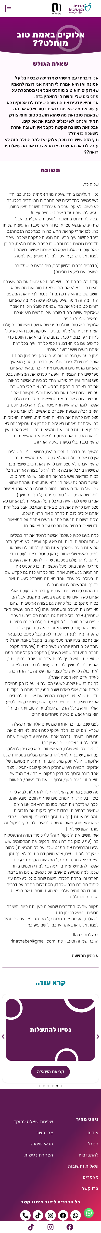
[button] (9, 9)
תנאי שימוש (41, 1144)
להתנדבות (88, 1155)
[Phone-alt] (25, 1215)
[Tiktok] (31, 1227)
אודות (93, 1133)
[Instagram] (50, 1227)
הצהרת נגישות (38, 1155)
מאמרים (91, 1177)
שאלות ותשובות (83, 1166)
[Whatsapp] (75, 1215)
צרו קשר (90, 1188)
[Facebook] (69, 1227)
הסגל (93, 1144)
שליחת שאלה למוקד (33, 1121)
